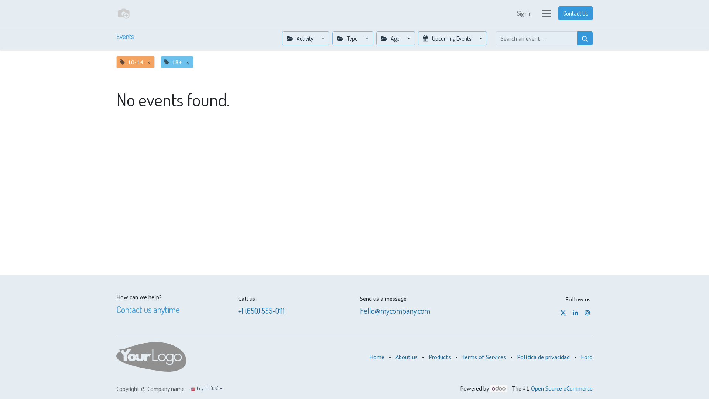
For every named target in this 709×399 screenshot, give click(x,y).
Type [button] (352, 38)
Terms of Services (484, 357)
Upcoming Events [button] (451, 38)
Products (440, 357)
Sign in (524, 13)
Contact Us (575, 13)
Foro (587, 357)
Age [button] (395, 38)
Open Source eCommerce (562, 388)
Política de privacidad (543, 357)
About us (406, 357)
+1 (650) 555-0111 (261, 311)
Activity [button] (305, 38)
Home (376, 357)
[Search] (585, 38)
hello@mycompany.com (395, 311)
